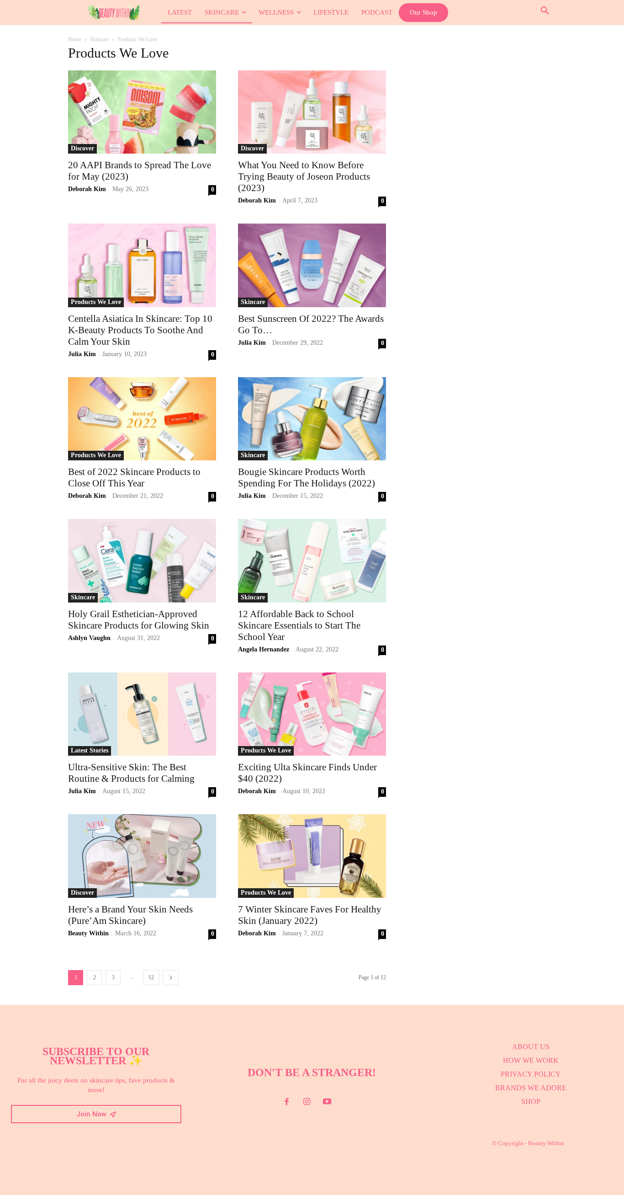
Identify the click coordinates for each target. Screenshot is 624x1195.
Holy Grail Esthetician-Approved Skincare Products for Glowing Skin (138, 619)
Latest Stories (89, 750)
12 (151, 977)
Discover (82, 148)
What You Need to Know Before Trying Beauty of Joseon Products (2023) (304, 176)
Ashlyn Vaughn (89, 638)
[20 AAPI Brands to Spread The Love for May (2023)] (142, 112)
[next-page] (171, 977)
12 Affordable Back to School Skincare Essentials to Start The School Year (299, 625)
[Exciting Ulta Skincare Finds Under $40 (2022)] (312, 714)
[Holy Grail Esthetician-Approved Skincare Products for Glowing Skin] (142, 560)
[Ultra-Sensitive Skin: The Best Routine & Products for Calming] (142, 714)
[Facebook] (287, 1102)
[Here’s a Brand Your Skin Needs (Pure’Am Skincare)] (142, 855)
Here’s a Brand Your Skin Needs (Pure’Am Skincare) (130, 915)
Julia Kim (82, 354)
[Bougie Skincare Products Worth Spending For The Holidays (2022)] (312, 418)
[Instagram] (307, 1102)
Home (74, 39)
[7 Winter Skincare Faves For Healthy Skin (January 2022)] (312, 855)
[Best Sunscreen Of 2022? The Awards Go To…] (312, 265)
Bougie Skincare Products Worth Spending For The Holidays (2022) (306, 477)
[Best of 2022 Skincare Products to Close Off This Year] (142, 418)
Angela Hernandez (263, 649)
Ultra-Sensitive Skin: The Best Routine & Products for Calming (131, 773)
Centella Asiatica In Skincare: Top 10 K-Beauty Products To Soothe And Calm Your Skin (140, 330)
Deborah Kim (87, 189)
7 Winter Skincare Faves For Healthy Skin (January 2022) (309, 915)
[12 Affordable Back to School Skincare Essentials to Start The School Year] (312, 560)
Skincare (99, 39)
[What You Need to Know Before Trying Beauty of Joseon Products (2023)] (312, 112)
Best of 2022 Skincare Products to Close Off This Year (134, 477)
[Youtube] (327, 1102)
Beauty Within (88, 933)
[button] (545, 11)
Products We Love (96, 302)
